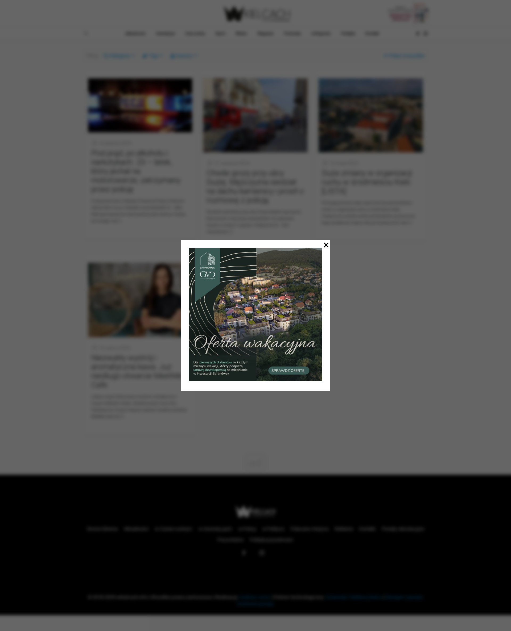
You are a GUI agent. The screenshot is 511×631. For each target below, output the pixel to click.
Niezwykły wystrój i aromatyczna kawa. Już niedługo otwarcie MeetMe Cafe (136, 371)
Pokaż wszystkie (407, 55)
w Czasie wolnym (173, 529)
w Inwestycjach (215, 529)
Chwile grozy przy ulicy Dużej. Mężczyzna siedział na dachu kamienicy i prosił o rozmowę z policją (255, 186)
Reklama (344, 529)
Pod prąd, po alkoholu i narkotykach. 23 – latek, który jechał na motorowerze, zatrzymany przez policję (135, 171)
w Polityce (273, 529)
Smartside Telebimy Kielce (353, 597)
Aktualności (136, 529)
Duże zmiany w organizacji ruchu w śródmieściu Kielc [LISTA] (367, 182)
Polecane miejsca (309, 529)
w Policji (247, 529)
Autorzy (184, 55)
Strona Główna (102, 529)
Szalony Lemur (255, 597)
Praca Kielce (230, 539)
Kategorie (120, 55)
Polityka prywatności (271, 539)
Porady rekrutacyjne (403, 529)
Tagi (153, 55)
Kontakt (367, 529)
